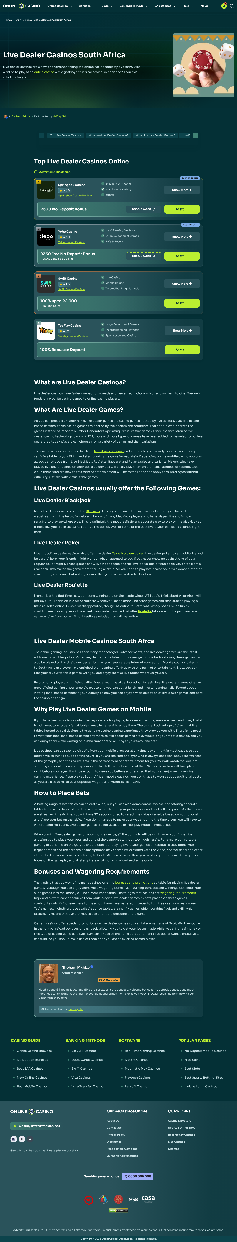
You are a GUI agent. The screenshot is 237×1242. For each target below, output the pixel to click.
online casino (44, 72)
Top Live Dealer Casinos (65, 135)
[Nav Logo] (21, 6)
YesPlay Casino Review (73, 336)
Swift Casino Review (71, 289)
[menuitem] (60, 6)
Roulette (144, 611)
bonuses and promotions (134, 883)
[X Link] (22, 1139)
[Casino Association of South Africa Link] (148, 1200)
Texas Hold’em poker (127, 553)
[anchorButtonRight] (194, 135)
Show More (180, 190)
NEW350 (146, 256)
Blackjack (93, 511)
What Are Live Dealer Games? (155, 135)
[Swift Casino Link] (46, 284)
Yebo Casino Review (71, 242)
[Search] (231, 6)
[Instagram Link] (30, 1139)
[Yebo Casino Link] (46, 237)
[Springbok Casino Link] (46, 190)
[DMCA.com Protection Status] (118, 1211)
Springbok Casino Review (75, 195)
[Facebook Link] (13, 1139)
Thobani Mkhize (21, 116)
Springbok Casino (72, 185)
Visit (180, 209)
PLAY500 (145, 209)
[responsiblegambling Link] (103, 1200)
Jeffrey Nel (59, 116)
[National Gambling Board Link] (133, 1200)
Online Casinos (22, 20)
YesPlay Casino (69, 325)
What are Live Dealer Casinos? (108, 135)
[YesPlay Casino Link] (46, 331)
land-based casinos (109, 451)
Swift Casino (68, 279)
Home (7, 20)
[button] (224, 6)
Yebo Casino (67, 232)
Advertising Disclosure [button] (55, 172)
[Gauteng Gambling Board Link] (118, 1200)
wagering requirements (178, 893)
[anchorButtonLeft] (43, 135)
